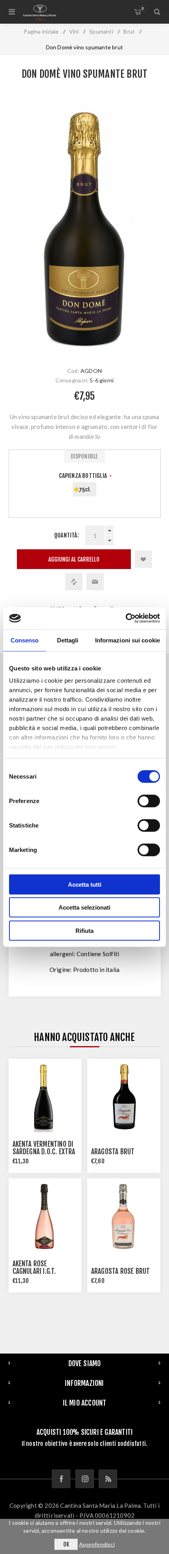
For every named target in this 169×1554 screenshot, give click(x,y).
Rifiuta (84, 930)
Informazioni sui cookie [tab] (127, 640)
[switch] (149, 800)
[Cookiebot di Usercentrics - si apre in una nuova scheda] (125, 618)
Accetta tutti (84, 884)
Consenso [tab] (25, 640)
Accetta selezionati (84, 907)
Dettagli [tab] (68, 640)
